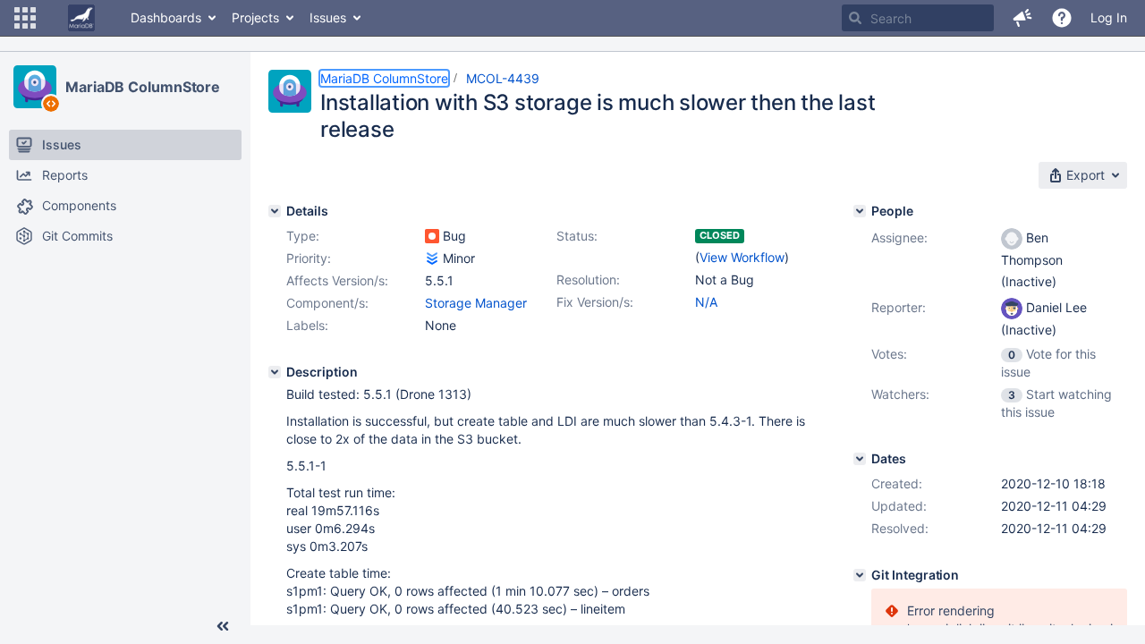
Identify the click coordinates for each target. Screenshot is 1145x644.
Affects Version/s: (337, 280)
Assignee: (899, 237)
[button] (25, 18)
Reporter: (898, 307)
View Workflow (742, 257)
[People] (859, 211)
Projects (255, 17)
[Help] (1061, 18)
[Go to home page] (81, 18)
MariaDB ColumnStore (142, 87)
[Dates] (859, 459)
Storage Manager (476, 302)
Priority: (308, 258)
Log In (1108, 17)
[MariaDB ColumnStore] (34, 86)
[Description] (274, 372)
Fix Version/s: (594, 301)
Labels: (307, 325)
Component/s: (327, 302)
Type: (302, 235)
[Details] (274, 211)
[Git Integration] (859, 575)
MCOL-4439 (502, 78)
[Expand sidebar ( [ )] (223, 626)
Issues (328, 17)
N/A (706, 301)
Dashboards (166, 17)
